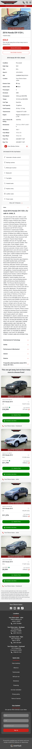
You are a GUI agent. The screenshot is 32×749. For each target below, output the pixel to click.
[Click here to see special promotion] (16, 6)
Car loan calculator (16, 689)
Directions (16, 681)
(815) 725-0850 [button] (17, 623)
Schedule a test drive (11, 420)
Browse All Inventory (16, 48)
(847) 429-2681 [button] (17, 642)
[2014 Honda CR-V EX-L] (16, 440)
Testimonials (16, 672)
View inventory (16, 663)
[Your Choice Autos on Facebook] (10, 608)
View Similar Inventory (16, 52)
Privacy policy (16, 694)
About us (16, 667)
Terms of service (16, 698)
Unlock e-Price (17, 415)
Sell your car (16, 676)
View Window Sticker (13, 146)
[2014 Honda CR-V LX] (16, 387)
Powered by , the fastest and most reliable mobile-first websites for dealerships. (16, 741)
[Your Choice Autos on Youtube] (14, 608)
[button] (23, 2)
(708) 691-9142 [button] (17, 652)
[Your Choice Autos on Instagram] (18, 608)
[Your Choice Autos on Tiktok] (22, 608)
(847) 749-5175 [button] (17, 633)
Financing (16, 685)
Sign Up (16, 730)
